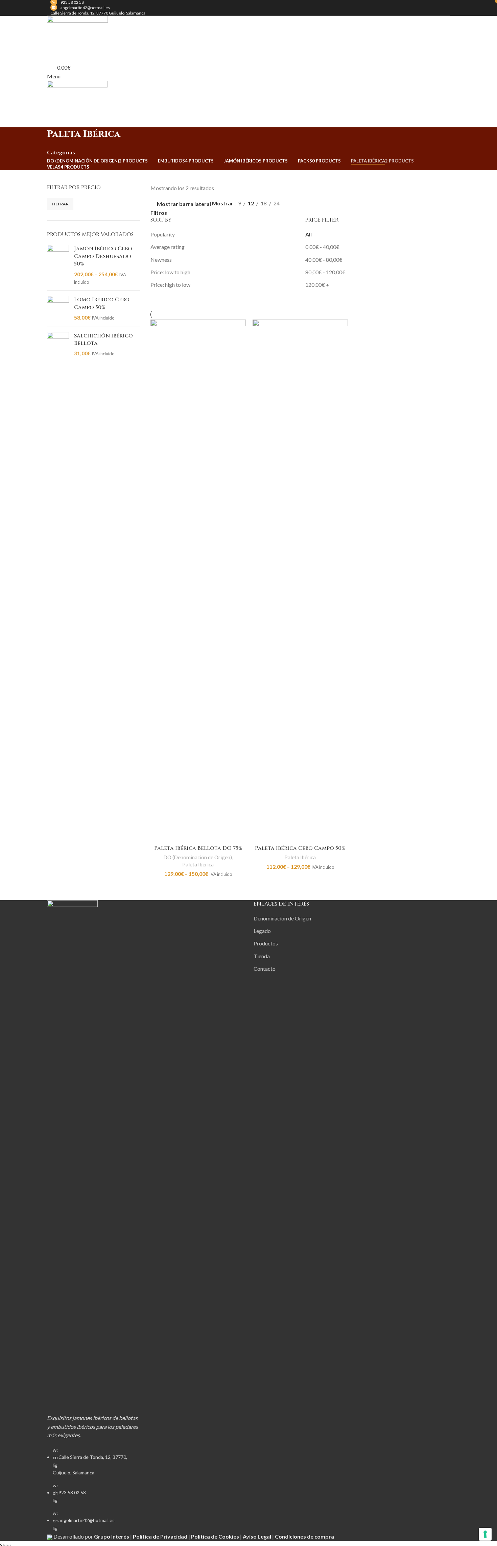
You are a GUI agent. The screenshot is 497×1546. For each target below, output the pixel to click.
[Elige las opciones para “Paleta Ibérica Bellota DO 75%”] (158, 833)
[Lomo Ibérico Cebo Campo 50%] (58, 308)
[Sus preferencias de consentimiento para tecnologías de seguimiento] (485, 1534)
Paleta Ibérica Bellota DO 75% (198, 848)
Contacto (265, 968)
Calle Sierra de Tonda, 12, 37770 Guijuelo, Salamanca (97, 13)
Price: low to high (170, 272)
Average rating (167, 247)
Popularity (162, 234)
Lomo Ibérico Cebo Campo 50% (101, 303)
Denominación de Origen (282, 918)
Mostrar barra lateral (184, 204)
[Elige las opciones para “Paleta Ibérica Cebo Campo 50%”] (261, 833)
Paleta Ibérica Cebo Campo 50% (300, 848)
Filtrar (60, 203)
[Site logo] (77, 34)
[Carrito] (49, 122)
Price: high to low (170, 284)
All (308, 234)
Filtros (158, 213)
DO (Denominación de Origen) (197, 857)
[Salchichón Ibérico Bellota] (58, 344)
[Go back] (38, 137)
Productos (266, 943)
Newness (161, 259)
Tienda (262, 956)
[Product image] (198, 580)
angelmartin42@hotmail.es (85, 7)
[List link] (93, 1216)
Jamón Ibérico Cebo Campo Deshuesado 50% (103, 256)
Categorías (61, 152)
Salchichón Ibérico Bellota (103, 339)
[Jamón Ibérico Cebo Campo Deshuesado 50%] (58, 265)
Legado (262, 931)
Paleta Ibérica (198, 864)
